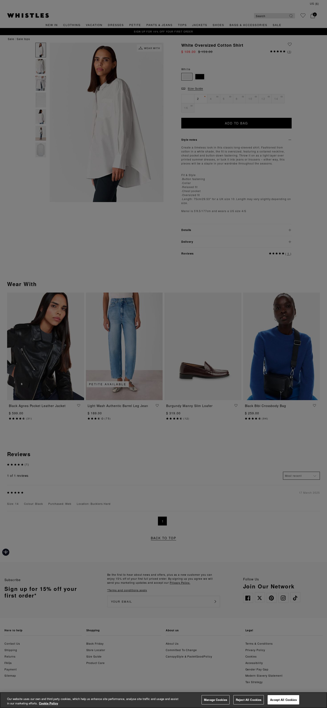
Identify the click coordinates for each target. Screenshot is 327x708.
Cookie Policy (48, 703)
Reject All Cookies (248, 700)
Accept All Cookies (283, 700)
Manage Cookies (215, 700)
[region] (163, 700)
